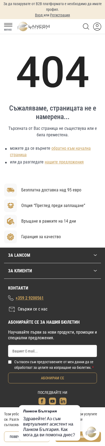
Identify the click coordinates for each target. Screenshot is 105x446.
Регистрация (60, 15)
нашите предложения (64, 162)
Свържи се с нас (32, 309)
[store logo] (33, 26)
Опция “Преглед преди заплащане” (53, 205)
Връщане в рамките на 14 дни (48, 221)
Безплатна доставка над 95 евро (51, 189)
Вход (39, 15)
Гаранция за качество (41, 236)
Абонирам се (52, 378)
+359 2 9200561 (30, 298)
